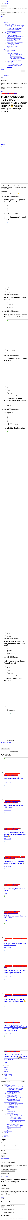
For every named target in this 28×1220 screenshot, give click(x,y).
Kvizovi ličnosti (11, 50)
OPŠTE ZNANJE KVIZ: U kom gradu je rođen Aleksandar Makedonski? (14, 972)
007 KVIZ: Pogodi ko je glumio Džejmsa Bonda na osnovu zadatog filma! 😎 (15, 834)
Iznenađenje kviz (8, 2)
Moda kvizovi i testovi (12, 44)
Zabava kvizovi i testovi (9, 24)
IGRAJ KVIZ (7, 782)
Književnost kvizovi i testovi (14, 38)
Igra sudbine (10, 61)
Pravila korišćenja (8, 1074)
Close (2, 1079)
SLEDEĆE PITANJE (6, 742)
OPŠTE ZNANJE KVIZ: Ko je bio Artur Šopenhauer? (15, 944)
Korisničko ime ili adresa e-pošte (9, 1146)
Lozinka (3, 1150)
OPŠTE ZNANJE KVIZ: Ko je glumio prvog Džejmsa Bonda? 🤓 (15, 1000)
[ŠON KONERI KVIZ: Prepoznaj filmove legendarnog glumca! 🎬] (15, 848)
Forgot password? (5, 1158)
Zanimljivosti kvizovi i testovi (14, 31)
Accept (2, 1197)
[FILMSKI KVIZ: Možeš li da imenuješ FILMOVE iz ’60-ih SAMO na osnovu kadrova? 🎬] (15, 1043)
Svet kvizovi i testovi (12, 35)
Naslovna (6, 22)
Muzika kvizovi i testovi (13, 29)
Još (4, 49)
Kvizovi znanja (10, 51)
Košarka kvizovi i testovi (16, 57)
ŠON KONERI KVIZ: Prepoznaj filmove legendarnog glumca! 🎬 (14, 862)
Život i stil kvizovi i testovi (10, 40)
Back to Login (4, 1176)
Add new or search (5, 1205)
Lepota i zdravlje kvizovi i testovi (15, 42)
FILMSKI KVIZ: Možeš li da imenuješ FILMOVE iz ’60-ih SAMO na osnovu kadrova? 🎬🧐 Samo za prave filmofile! (15, 1057)
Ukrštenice (9, 67)
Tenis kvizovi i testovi (15, 60)
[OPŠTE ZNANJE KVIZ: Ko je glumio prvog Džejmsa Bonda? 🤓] (15, 986)
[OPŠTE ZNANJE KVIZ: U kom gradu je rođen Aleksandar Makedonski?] (15, 957)
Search (23, 71)
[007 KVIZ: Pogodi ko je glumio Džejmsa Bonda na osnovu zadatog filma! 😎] (15, 820)
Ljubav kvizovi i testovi (12, 46)
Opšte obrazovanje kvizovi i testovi (15, 36)
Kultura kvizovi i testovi (10, 32)
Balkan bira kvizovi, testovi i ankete (15, 25)
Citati (8, 47)
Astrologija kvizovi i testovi (13, 62)
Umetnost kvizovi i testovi (13, 39)
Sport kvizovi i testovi (12, 53)
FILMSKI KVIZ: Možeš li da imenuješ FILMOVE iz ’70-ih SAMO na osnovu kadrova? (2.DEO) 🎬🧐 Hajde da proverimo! (15, 1027)
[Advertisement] (14, 128)
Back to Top (4, 1078)
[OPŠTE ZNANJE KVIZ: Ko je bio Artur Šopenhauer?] (15, 930)
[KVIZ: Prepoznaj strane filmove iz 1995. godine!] (15, 903)
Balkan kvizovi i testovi (12, 33)
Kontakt (6, 3)
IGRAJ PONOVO (5, 749)
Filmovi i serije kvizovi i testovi (14, 28)
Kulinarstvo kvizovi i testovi (14, 65)
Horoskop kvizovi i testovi (16, 64)
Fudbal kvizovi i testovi (15, 56)
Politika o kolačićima (9, 1075)
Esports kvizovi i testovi (16, 54)
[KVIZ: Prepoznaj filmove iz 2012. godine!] (15, 876)
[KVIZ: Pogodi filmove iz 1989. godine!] (15, 765)
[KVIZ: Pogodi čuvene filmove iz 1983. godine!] (15, 792)
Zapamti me (5, 1153)
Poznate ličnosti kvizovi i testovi (15, 27)
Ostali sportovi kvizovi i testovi (17, 58)
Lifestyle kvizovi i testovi (13, 43)
